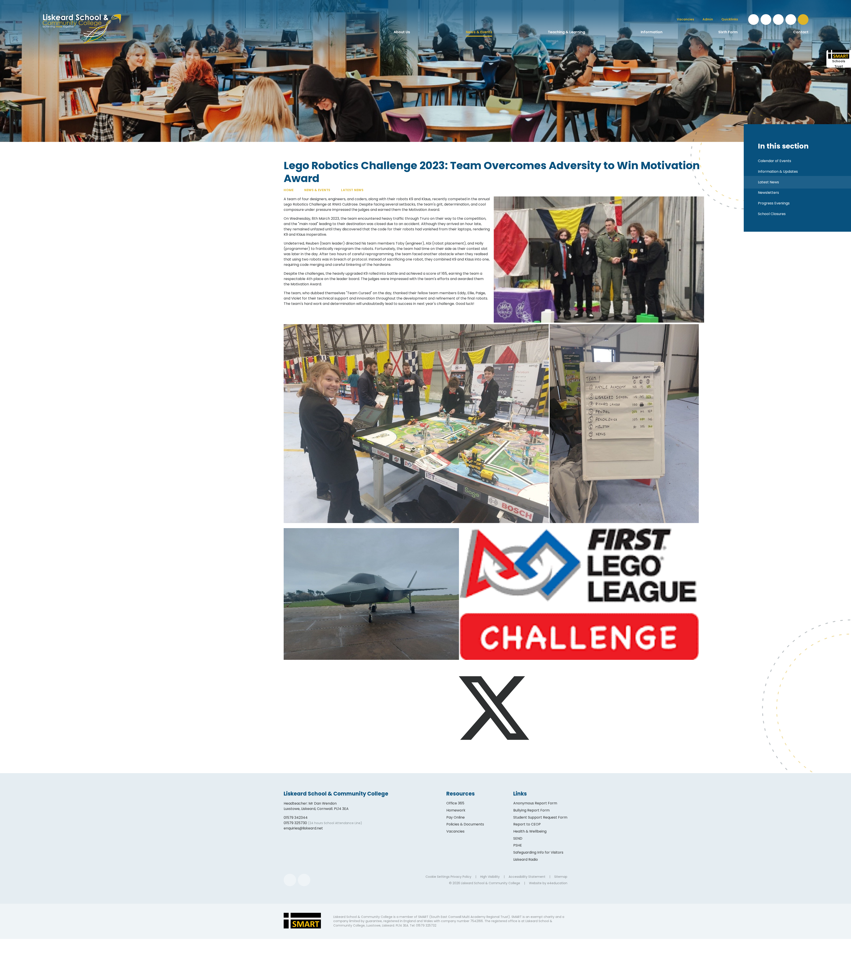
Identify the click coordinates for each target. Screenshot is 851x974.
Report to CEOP (527, 824)
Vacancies (455, 831)
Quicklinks (729, 19)
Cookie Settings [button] (438, 876)
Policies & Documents (465, 824)
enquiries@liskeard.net (303, 828)
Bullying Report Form (531, 810)
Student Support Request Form (540, 817)
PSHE (517, 845)
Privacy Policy (461, 876)
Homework (455, 810)
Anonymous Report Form (535, 803)
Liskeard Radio (525, 859)
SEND (517, 838)
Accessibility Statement (527, 876)
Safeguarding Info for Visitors (538, 852)
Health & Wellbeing (530, 831)
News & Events (317, 190)
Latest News (352, 190)
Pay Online (455, 817)
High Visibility (490, 876)
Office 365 (455, 803)
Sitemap (560, 876)
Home (289, 190)
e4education (557, 883)
